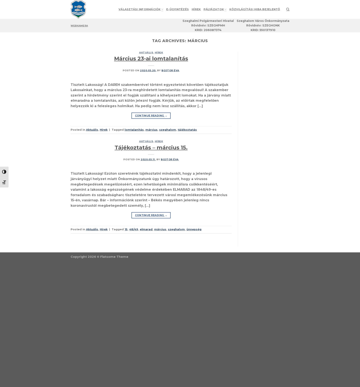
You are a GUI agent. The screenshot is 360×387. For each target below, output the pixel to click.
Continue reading (151, 115)
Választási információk (140, 9)
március (151, 129)
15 (126, 229)
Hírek (196, 9)
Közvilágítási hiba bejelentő (254, 9)
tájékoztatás (187, 129)
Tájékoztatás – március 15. (151, 147)
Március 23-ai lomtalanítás (151, 58)
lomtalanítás (134, 129)
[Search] (287, 9)
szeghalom (167, 129)
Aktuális (146, 52)
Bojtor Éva (170, 70)
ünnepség (193, 229)
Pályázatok (214, 9)
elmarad (146, 229)
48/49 (133, 229)
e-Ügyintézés (177, 9)
